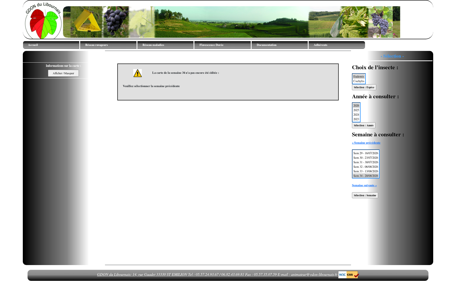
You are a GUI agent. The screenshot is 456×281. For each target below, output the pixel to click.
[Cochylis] (359, 81)
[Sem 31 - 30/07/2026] (366, 162)
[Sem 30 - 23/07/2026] (366, 157)
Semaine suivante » (364, 185)
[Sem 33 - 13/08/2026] (366, 171)
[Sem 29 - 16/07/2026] (366, 153)
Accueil (33, 45)
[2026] (356, 105)
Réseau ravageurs (96, 45)
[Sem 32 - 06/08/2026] (366, 166)
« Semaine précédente (366, 142)
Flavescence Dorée (211, 45)
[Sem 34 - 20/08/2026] (366, 175)
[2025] (356, 110)
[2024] (356, 114)
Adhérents (320, 45)
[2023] (356, 119)
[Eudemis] (359, 76)
